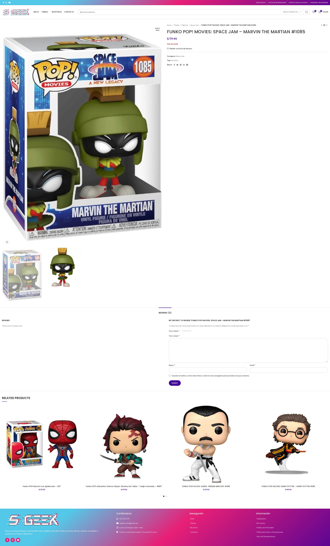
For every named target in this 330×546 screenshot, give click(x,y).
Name (172, 365)
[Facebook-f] (7, 540)
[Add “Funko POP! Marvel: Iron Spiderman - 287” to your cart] (79, 414)
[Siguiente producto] (326, 25)
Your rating (174, 331)
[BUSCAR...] (306, 12)
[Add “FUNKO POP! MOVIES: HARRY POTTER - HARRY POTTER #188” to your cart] (326, 414)
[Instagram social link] (6, 2)
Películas (185, 25)
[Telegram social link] (187, 64)
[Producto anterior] (321, 25)
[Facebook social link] (3, 2)
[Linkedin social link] (183, 64)
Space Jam (195, 25)
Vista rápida (79, 420)
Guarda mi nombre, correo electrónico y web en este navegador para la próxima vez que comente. (210, 376)
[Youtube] (18, 540)
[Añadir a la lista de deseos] (79, 408)
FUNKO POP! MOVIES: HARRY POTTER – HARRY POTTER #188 (288, 486)
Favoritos (174, 60)
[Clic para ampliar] (7, 242)
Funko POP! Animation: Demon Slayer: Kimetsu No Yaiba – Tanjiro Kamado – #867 (124, 486)
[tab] (165, 311)
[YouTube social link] (9, 2)
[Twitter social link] (177, 64)
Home (169, 25)
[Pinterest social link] (180, 64)
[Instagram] (13, 540)
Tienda (177, 25)
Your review (174, 335)
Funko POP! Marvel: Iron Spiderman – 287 (42, 486)
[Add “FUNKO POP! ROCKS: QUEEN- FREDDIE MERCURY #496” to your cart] (244, 414)
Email (252, 365)
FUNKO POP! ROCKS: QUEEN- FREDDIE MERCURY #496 (206, 486)
